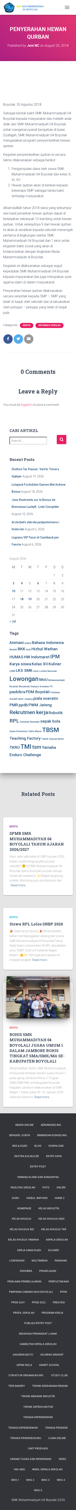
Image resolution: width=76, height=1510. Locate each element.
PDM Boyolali (38, 691)
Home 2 (59, 1198)
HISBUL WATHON (37, 1198)
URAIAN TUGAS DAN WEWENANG (30, 1459)
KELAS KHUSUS (21, 1218)
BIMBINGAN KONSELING (52, 1135)
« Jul (13, 621)
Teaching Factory (25, 738)
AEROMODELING (51, 1124)
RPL (14, 721)
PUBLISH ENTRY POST (38, 1323)
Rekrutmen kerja (29, 712)
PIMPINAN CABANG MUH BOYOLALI (31, 1291)
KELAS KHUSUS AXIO (51, 1218)
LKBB (12, 671)
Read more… (19, 885)
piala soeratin (45, 698)
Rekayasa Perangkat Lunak (38, 1333)
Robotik (56, 712)
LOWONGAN (16, 1260)
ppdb (23, 704)
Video (62, 1459)
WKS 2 (30, 1479)
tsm (36, 747)
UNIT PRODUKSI (38, 1448)
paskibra (17, 691)
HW (27, 657)
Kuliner (55, 663)
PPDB (63, 1291)
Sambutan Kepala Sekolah (38, 1344)
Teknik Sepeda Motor (38, 1406)
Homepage (24, 1208)
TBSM (50, 730)
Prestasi (59, 1302)
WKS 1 (15, 1479)
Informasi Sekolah (49, 325)
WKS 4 (61, 1479)
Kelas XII (40, 663)
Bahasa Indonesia (48, 642)
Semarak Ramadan (30, 721)
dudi (28, 649)
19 (29, 599)
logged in (27, 404)
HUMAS (16, 657)
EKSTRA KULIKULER (26, 1156)
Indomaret (40, 657)
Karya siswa (20, 663)
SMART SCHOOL (49, 1365)
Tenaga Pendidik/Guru (25, 1438)
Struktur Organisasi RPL (26, 1375)
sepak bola (50, 721)
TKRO (15, 747)
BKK (21, 648)
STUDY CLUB (59, 1375)
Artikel (27, 643)
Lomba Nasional (48, 671)
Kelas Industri (48, 1208)
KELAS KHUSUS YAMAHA (23, 1239)
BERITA (26, 325)
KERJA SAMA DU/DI (29, 1250)
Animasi (17, 642)
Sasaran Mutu (23, 1354)
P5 (51, 686)
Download (56, 1145)
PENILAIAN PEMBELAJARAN (24, 1281)
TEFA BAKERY (16, 1385)
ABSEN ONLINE (24, 1124)
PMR (14, 704)
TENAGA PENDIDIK (56, 1427)
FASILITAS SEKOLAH (23, 1187)
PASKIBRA (26, 1270)
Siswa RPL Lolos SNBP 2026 (36, 923)
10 (13, 591)
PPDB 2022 (39, 1302)
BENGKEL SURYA (19, 1135)
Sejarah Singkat (52, 1354)
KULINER (53, 1250)
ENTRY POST (38, 1166)
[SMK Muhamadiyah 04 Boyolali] (25, 7)
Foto (45, 1187)
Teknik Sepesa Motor (52, 739)
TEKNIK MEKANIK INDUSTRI (38, 1396)
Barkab (13, 649)
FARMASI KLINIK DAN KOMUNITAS (38, 1177)
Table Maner (35, 731)
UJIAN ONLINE (57, 1438)
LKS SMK (24, 670)
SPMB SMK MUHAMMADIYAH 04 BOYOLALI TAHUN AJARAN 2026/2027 (37, 841)
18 (21, 599)
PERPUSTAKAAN (59, 1281)
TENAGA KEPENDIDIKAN (38, 1417)
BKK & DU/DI (19, 1145)
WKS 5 (38, 1490)
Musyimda (24, 686)
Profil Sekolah (23, 1312)
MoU (43, 679)
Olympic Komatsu (39, 686)
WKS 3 (45, 1479)
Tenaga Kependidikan (23, 1427)
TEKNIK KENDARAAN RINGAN (50, 1385)
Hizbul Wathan (44, 648)
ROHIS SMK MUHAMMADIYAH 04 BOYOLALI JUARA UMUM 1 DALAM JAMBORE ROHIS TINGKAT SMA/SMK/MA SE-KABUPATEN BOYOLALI (37, 1048)
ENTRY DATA (54, 1156)
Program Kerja (52, 1312)
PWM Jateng (40, 704)
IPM (55, 656)
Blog (37, 1145)
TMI (25, 746)
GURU (15, 1198)
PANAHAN (61, 1260)
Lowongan (24, 678)
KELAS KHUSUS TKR (53, 1229)
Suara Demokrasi (19, 731)
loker (36, 671)
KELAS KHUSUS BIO (22, 1229)
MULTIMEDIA (40, 1260)
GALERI (61, 1187)
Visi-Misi (19, 1469)
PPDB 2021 (18, 1302)
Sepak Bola (24, 1365)
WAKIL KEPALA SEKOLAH (47, 1469)
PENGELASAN (47, 1270)
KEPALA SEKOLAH (57, 1239)
